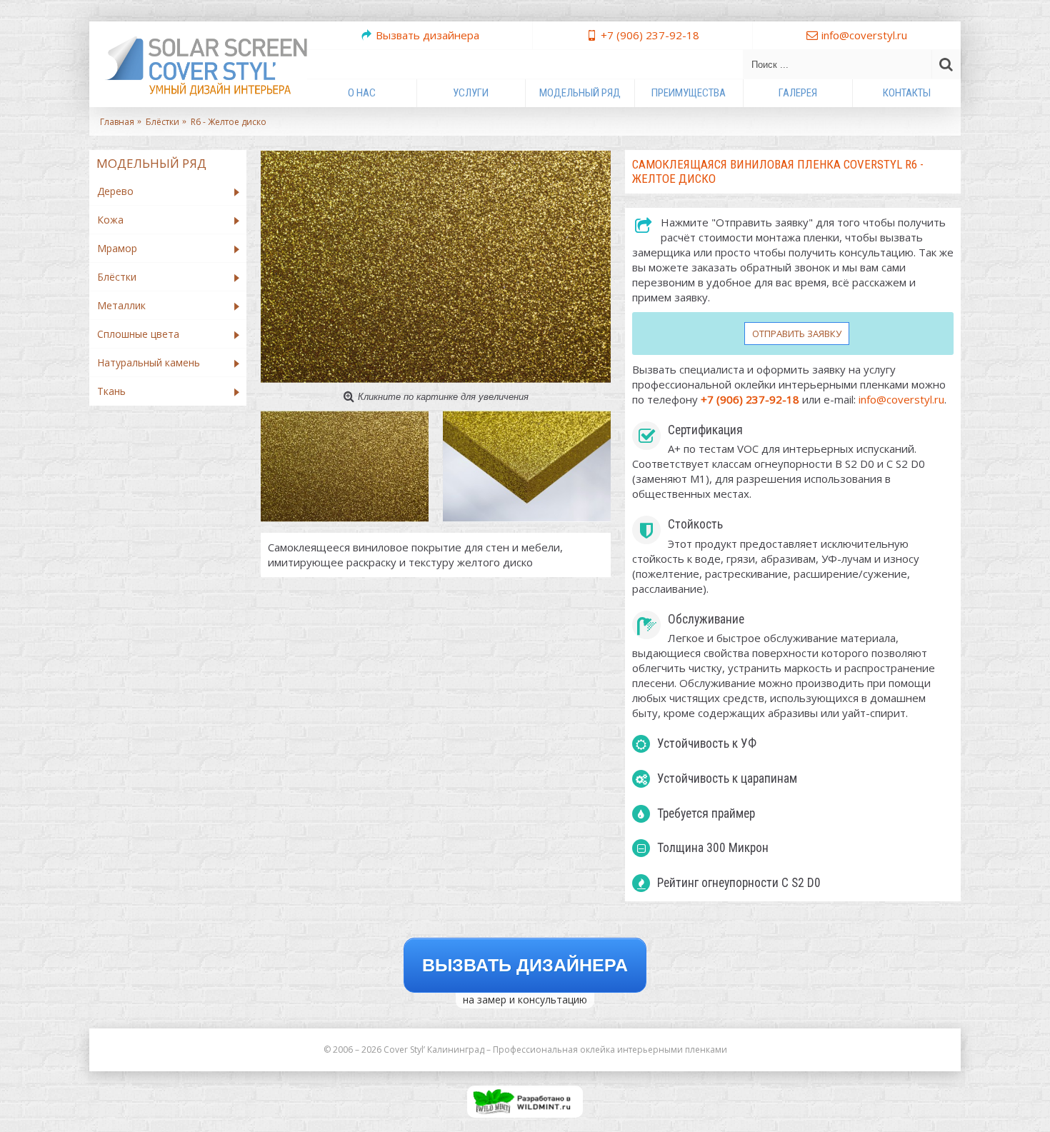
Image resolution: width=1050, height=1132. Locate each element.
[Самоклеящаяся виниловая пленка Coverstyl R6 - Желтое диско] (436, 267)
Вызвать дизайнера (525, 965)
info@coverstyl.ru (901, 399)
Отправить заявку (796, 333)
